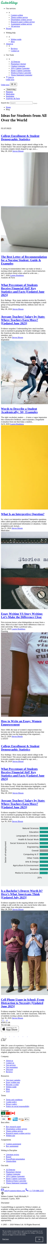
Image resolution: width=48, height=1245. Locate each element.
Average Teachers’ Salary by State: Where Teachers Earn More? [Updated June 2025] (23, 320)
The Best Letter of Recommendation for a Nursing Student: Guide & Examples (24, 260)
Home (8, 107)
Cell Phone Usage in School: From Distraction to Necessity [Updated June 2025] (22, 1003)
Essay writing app (13, 1082)
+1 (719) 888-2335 (36, 1191)
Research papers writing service (18, 1133)
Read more (5, 1239)
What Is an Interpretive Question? (22, 514)
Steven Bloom (18, 151)
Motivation (10, 94)
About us (9, 44)
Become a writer (12, 1085)
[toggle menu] (13, 84)
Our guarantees (12, 1067)
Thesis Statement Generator (21, 75)
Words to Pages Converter (21, 73)
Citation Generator (18, 66)
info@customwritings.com (14, 1191)
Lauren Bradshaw (17, 275)
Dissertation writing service (21, 20)
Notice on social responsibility (17, 1106)
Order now (10, 80)
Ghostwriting (11, 1161)
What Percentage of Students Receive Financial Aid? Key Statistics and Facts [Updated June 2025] (22, 290)
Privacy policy (11, 1104)
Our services (11, 1065)
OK (39, 1239)
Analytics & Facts (13, 98)
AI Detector (15, 62)
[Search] (34, 103)
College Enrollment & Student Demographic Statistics (20, 137)
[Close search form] (36, 103)
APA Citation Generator (20, 68)
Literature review (12, 1155)
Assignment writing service (21, 24)
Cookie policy (11, 1102)
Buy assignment (12, 1146)
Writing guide (16, 39)
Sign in (11, 77)
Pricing (8, 28)
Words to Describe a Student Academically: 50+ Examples (19, 410)
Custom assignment (13, 1144)
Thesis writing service (19, 17)
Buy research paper (13, 1127)
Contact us (15, 51)
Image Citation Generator (21, 70)
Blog (13, 42)
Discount (9, 1069)
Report (8, 1157)
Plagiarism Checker (18, 64)
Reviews (14, 48)
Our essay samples (13, 1080)
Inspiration (10, 96)
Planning (9, 92)
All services (15, 26)
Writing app (10, 1135)
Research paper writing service (23, 22)
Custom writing (17, 15)
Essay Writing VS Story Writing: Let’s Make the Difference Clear (22, 615)
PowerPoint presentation (15, 1159)
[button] (26, 10)
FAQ (8, 1091)
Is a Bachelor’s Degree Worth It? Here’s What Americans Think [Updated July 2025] (22, 894)
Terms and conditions (14, 1100)
